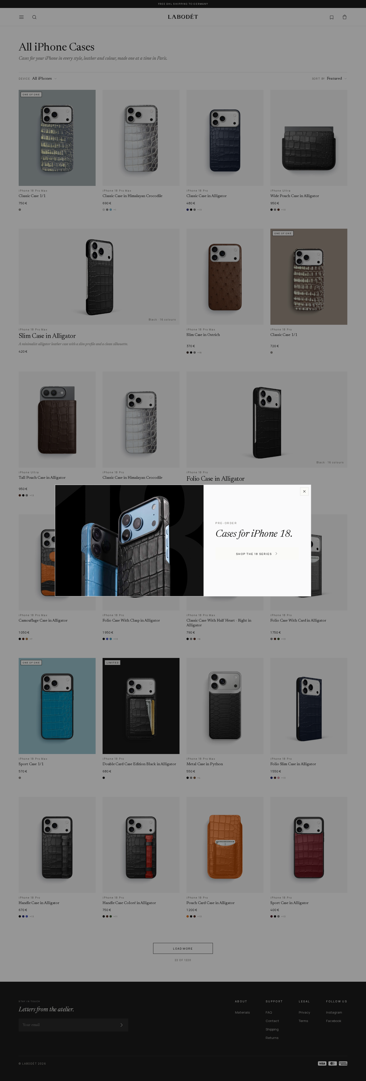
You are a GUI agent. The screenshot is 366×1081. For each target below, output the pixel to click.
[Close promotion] (304, 491)
